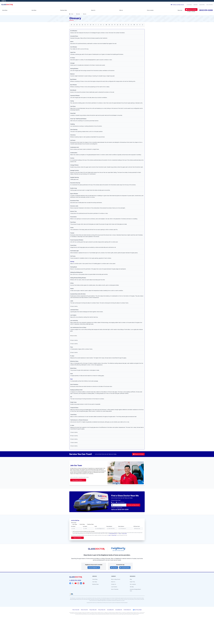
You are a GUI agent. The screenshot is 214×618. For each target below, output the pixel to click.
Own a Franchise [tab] (209, 4)
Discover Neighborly (93, 567)
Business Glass (90, 524)
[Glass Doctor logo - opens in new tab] (96, 549)
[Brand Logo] (78, 577)
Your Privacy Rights (138, 609)
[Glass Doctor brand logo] (7, 5)
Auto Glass (74, 524)
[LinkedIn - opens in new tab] (81, 583)
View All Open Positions (77, 480)
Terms (120, 533)
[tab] (177, 4)
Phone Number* (109, 526)
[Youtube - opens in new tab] (75, 583)
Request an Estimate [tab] (192, 9)
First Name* (73, 526)
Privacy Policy (124, 533)
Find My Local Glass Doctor (133, 505)
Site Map (132, 586)
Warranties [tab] (196, 4)
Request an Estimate (139, 454)
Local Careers (114, 586)
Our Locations (133, 584)
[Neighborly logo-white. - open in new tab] (3, 0)
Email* (96, 526)
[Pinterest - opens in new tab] (83, 583)
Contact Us (113, 584)
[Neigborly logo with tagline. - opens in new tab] (118, 549)
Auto (114, 502)
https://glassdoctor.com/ (113, 533)
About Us (113, 581)
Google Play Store (125, 567)
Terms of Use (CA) (84, 609)
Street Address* (121, 526)
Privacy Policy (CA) (101, 609)
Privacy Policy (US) (93, 609)
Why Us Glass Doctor (115, 579)
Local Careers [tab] (189, 4)
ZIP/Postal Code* (136, 526)
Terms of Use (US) (75, 609)
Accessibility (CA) (118, 609)
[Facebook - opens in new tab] (70, 583)
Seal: (71, 379)
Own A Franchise (114, 589)
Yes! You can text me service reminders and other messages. (84, 531)
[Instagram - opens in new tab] (78, 583)
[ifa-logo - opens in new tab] (71, 594)
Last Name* (85, 526)
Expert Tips (132, 581)
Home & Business (120, 502)
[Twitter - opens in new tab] (73, 583)
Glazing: (72, 261)
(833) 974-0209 (123, 509)
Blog (131, 579)
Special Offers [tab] (202, 4)
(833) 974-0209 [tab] (206, 10)
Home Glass (82, 524)
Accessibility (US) (110, 609)
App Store (115, 567)
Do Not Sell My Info (127, 609)
